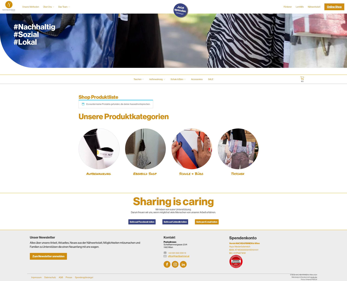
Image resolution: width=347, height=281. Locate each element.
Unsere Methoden (30, 6)
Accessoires (197, 79)
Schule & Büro (177, 79)
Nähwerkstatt (314, 6)
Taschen (137, 79)
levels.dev (314, 277)
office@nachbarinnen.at (178, 256)
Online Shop (334, 6)
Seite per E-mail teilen (206, 221)
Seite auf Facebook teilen (142, 221)
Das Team (63, 6)
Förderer (288, 6)
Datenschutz (50, 277)
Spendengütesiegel (84, 277)
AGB (61, 277)
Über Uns (47, 6)
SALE (210, 79)
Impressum (36, 277)
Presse (69, 277)
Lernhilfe (300, 6)
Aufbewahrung (156, 79)
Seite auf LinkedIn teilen (175, 221)
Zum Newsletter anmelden (48, 256)
